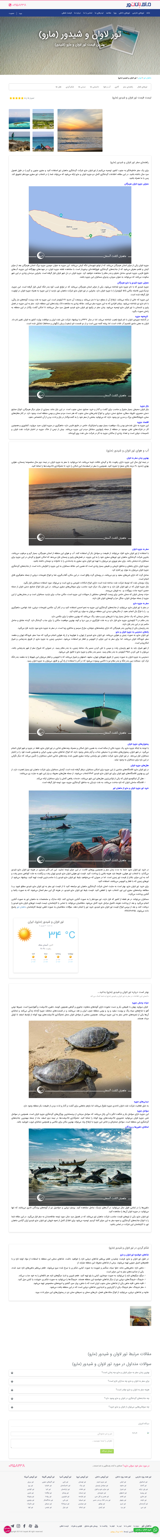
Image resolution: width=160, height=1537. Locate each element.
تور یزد (123, 1507)
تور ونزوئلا (30, 1496)
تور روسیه (143, 1493)
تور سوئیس (82, 1503)
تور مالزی (143, 1496)
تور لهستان (82, 1482)
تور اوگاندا (48, 1493)
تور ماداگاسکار (48, 1500)
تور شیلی (31, 1493)
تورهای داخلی (124, 13)
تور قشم (123, 1496)
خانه (148, 13)
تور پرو (30, 1485)
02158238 (17, 1466)
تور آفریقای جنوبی (48, 1482)
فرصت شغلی (67, 13)
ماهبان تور (147, 78)
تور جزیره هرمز (102, 1482)
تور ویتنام (65, 1493)
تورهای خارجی (138, 13)
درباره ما (77, 13)
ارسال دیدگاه (107, 1451)
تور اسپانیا (82, 1500)
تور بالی (65, 1500)
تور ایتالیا (82, 1507)
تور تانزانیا (48, 1485)
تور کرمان (102, 1507)
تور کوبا (30, 1507)
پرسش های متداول (91, 1526)
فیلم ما (112, 1526)
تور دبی (143, 1507)
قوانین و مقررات (76, 1526)
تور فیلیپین (65, 1496)
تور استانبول (143, 1482)
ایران (140, 78)
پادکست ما (103, 1526)
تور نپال (65, 1507)
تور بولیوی (30, 1500)
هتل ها (58, 87)
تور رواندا (48, 1496)
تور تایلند (143, 1500)
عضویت (11, 13)
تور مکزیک (30, 1503)
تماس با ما (87, 13)
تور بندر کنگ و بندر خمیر (101, 1500)
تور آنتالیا (143, 1485)
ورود (20, 13)
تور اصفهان (123, 1493)
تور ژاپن (65, 1482)
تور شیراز (123, 1489)
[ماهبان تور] (134, 4)
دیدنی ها (82, 87)
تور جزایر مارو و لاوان (102, 1489)
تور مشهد (123, 1485)
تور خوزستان (102, 1493)
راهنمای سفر (128, 87)
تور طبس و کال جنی (102, 1496)
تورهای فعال (142, 87)
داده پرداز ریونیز (117, 1531)
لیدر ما (119, 1526)
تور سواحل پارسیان (101, 1485)
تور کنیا (48, 1489)
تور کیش (123, 1482)
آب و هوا (106, 87)
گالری (117, 87)
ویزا (115, 13)
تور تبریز (123, 1503)
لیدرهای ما (99, 13)
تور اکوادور (30, 1489)
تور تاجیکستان (65, 1485)
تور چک (82, 1485)
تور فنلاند (82, 1489)
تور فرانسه (82, 1496)
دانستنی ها (94, 87)
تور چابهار (123, 1500)
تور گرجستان (143, 1503)
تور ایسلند (82, 1493)
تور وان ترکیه (143, 1489)
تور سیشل (48, 1503)
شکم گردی (70, 87)
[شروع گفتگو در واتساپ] (155, 1529)
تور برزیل (31, 1482)
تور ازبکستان (65, 1489)
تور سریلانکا (65, 1503)
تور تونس (48, 1507)
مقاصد (108, 13)
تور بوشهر (101, 1503)
